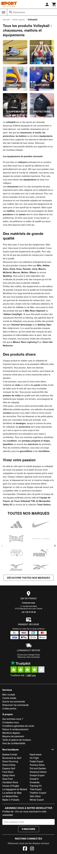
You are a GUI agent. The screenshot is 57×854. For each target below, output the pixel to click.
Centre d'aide (9, 698)
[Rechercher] (10, 12)
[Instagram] (32, 849)
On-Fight (34, 758)
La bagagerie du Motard (14, 789)
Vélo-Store (35, 796)
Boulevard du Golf (11, 758)
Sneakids (34, 782)
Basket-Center (9, 754)
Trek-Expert (36, 789)
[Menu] (3, 12)
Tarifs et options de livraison (16, 739)
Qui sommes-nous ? (12, 719)
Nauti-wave (36, 754)
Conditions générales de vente (18, 725)
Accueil (6, 19)
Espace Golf (8, 768)
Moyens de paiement (13, 736)
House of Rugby (10, 785)
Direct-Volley (8, 765)
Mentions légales (11, 732)
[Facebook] (25, 849)
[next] (55, 546)
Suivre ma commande (13, 701)
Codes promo (9, 708)
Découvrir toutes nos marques (28, 577)
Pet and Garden (38, 768)
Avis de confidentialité (13, 743)
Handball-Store (10, 782)
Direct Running (10, 761)
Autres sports (18, 19)
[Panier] (54, 4)
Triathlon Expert (38, 792)
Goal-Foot (7, 778)
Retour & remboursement (15, 729)
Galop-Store (8, 775)
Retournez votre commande (29, 657)
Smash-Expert (37, 775)
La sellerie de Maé (11, 792)
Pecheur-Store (37, 765)
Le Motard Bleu (10, 796)
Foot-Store (7, 771)
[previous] (2, 546)
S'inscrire (28, 829)
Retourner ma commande (15, 705)
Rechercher (19, 12)
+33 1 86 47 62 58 (28, 612)
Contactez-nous (28, 603)
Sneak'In (34, 778)
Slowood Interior (38, 771)
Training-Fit (36, 785)
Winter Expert (37, 799)
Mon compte (8, 694)
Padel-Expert (36, 761)
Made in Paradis (10, 799)
